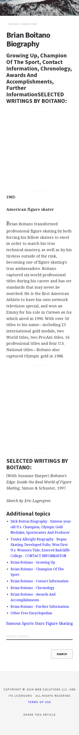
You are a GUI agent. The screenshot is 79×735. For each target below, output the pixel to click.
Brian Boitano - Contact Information (39, 581)
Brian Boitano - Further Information (40, 607)
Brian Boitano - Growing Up (33, 562)
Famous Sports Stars (25, 623)
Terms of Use (39, 702)
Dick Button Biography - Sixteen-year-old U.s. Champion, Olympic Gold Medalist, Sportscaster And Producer (41, 527)
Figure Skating (59, 623)
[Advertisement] (39, 149)
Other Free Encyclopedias (31, 613)
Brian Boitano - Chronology (32, 588)
